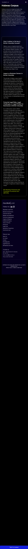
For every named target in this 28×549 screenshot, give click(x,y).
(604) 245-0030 (9, 256)
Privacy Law (5, 224)
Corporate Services (7, 213)
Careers (4, 240)
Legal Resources (6, 243)
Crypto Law (5, 226)
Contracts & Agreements (8, 217)
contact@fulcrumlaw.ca (10, 254)
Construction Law (6, 230)
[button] (25, 2)
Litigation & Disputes (7, 219)
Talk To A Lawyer (14, 547)
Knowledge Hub (6, 241)
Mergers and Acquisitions (8, 215)
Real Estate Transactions (8, 228)
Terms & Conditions (17, 267)
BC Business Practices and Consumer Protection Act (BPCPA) (11, 191)
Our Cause (5, 238)
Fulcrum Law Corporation (14, 264)
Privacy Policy (9, 267)
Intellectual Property (7, 220)
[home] (5, 2)
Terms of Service (6, 222)
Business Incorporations (8, 211)
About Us (5, 236)
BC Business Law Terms (8, 245)
